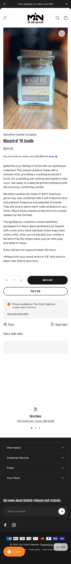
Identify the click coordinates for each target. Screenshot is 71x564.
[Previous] (4, 4)
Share (11, 324)
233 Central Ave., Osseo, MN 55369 (35, 421)
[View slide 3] (39, 428)
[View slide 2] (35, 428)
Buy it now (35, 291)
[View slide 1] (32, 428)
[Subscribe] (61, 511)
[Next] (66, 4)
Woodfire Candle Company (20, 134)
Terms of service (49, 549)
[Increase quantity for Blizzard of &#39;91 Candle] (21, 280)
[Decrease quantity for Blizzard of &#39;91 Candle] (6, 280)
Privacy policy (34, 549)
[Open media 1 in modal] (61, 33)
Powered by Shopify (50, 544)
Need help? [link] (61, 324)
